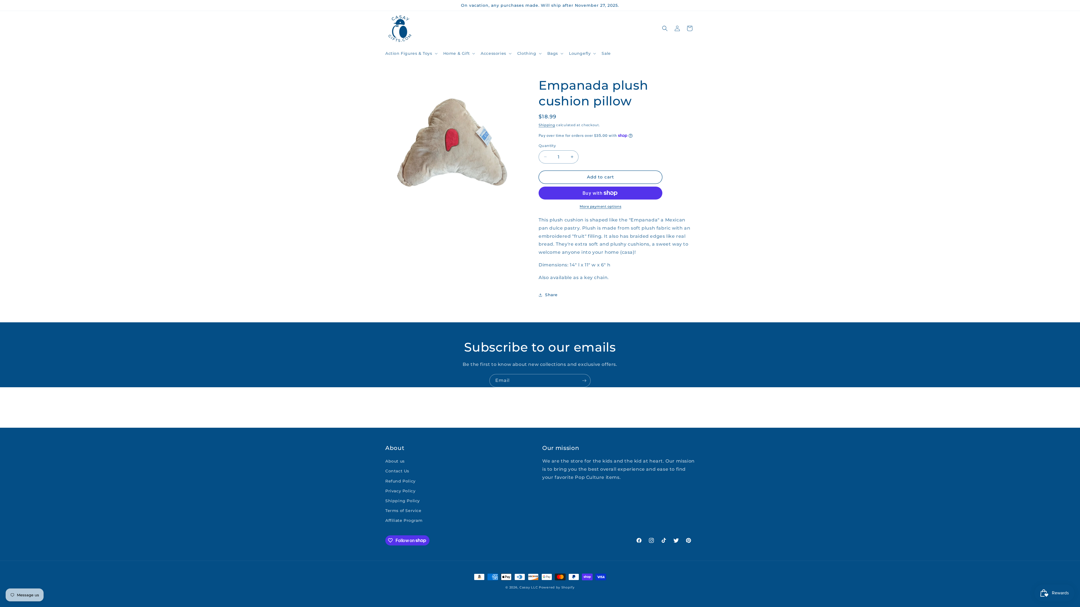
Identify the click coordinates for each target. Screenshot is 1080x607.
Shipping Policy (402, 500)
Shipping (547, 125)
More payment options (600, 206)
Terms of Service (403, 510)
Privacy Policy (400, 490)
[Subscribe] (584, 380)
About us (395, 461)
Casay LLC (528, 587)
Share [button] (551, 294)
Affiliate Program (403, 520)
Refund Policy (400, 481)
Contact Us (397, 471)
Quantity (547, 145)
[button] (411, 53)
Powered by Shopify (557, 587)
